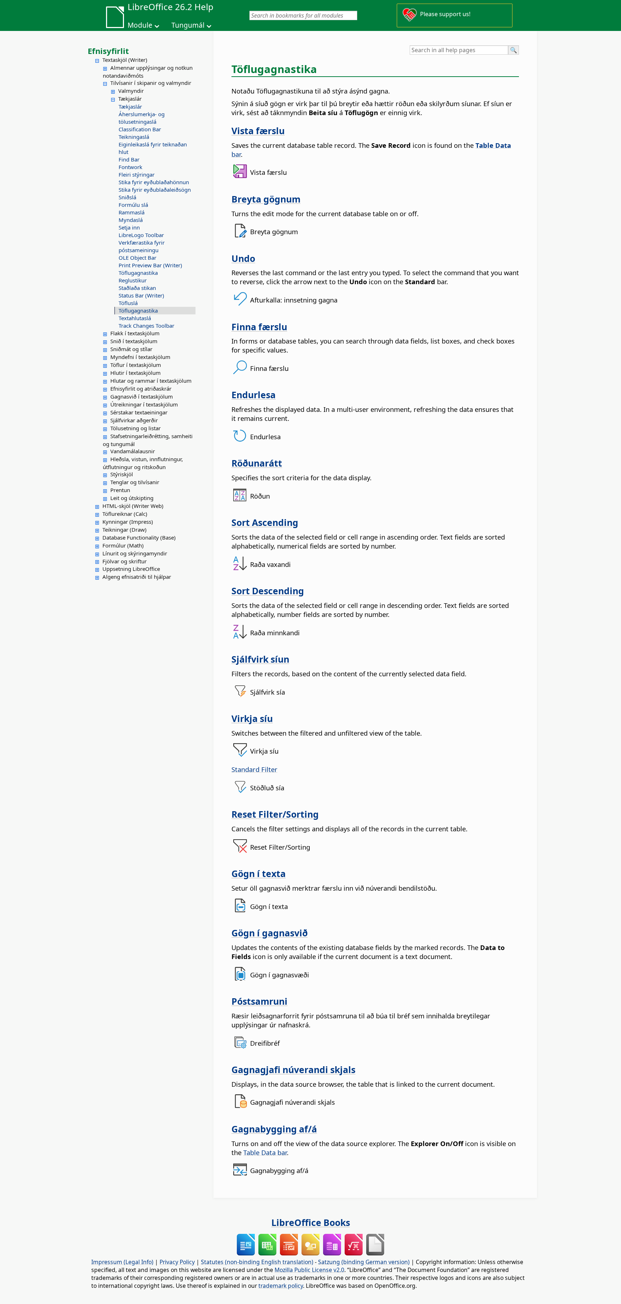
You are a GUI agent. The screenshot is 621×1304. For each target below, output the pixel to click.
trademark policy (280, 1286)
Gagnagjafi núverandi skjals (293, 1069)
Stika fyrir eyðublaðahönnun (154, 182)
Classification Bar (140, 129)
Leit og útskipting (131, 497)
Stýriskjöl (121, 474)
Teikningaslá (134, 136)
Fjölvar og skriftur (124, 561)
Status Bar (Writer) (141, 295)
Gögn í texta (258, 873)
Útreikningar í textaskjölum (144, 404)
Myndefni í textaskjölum (140, 356)
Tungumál (187, 25)
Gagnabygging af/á (274, 1129)
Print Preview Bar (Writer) (150, 265)
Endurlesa (253, 395)
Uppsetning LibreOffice (131, 568)
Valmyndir (131, 90)
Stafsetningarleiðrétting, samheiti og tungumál (148, 439)
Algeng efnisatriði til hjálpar (136, 576)
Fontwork (130, 167)
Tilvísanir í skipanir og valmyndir (150, 82)
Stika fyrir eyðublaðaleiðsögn (155, 189)
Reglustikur (133, 280)
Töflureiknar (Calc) (124, 513)
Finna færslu (259, 327)
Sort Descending (267, 591)
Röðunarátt (256, 463)
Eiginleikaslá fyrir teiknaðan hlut (153, 148)
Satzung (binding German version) (364, 1262)
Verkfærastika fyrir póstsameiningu (142, 246)
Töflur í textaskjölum (135, 364)
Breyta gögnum (265, 199)
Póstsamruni (259, 1001)
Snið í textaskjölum (133, 341)
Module (140, 25)
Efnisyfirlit (108, 50)
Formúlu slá (133, 204)
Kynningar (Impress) (127, 521)
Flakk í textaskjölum (135, 333)
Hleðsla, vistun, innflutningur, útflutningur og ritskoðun (143, 463)
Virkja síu (252, 718)
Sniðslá (127, 197)
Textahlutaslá (135, 318)
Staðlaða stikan (137, 287)
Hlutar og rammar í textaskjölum (151, 380)
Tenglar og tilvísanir (134, 482)
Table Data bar (265, 1152)
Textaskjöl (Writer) (124, 59)
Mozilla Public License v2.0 (309, 1270)
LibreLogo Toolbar (141, 234)
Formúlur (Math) (123, 545)
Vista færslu (258, 130)
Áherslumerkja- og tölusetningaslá (142, 117)
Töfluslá (128, 302)
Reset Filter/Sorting (275, 814)
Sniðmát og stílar (131, 349)
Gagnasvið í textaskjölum (141, 396)
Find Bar (129, 159)
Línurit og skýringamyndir (134, 553)
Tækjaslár (130, 98)
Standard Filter (254, 769)
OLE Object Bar (137, 257)
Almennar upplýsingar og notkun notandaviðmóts (148, 71)
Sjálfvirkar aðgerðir (134, 420)
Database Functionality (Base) (139, 537)
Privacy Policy (177, 1262)
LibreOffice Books (310, 1222)
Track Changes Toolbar (146, 325)
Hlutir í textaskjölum (135, 372)
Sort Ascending (264, 522)
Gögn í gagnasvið (269, 933)
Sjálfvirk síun (260, 659)
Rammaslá (131, 212)
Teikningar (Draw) (124, 529)
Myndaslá (131, 219)
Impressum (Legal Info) (122, 1262)
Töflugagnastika (138, 272)
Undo (243, 258)
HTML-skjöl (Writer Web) (133, 505)
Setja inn (129, 227)
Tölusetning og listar (135, 428)
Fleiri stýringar (137, 174)
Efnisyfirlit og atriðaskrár (140, 388)
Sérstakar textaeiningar (138, 412)
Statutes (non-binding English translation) (257, 1262)
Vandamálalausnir (132, 451)
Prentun (120, 490)
